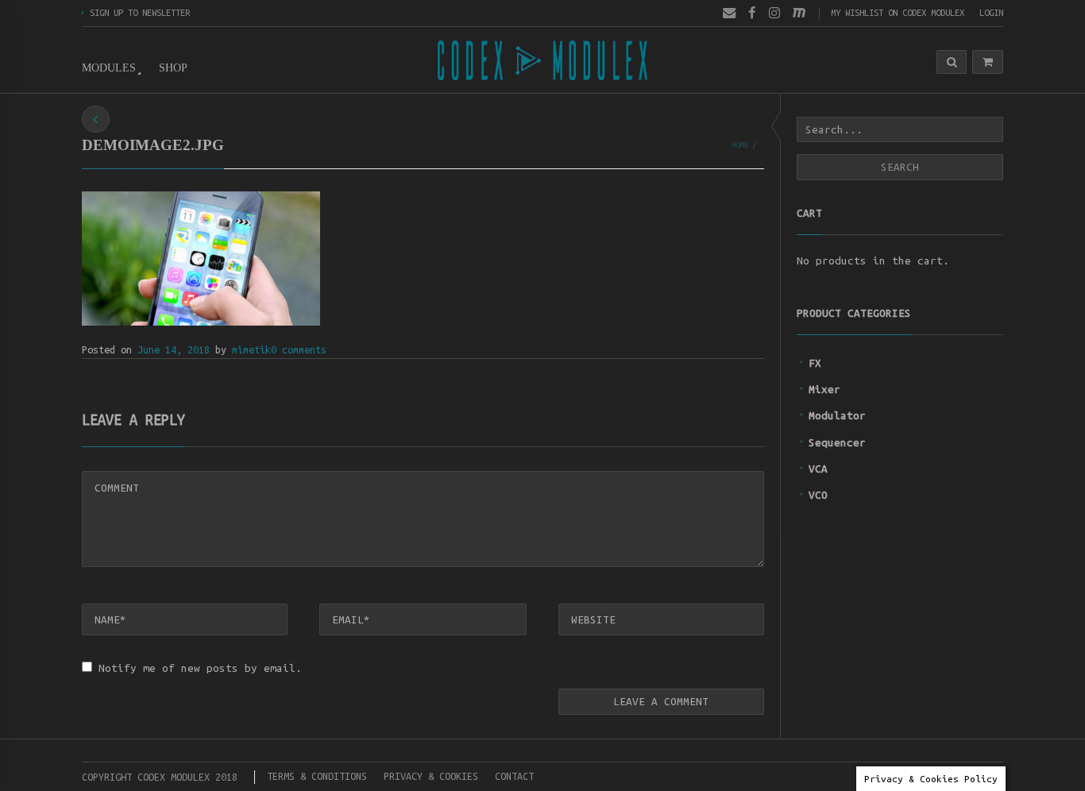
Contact (514, 775)
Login (991, 12)
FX (815, 363)
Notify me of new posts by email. (200, 668)
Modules (109, 68)
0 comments (298, 349)
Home (740, 145)
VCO (818, 494)
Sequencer (837, 442)
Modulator (837, 415)
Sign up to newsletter (140, 12)
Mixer (824, 389)
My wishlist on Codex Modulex (897, 12)
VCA (818, 468)
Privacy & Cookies (431, 775)
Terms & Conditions (317, 775)
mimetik (251, 349)
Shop (173, 68)
